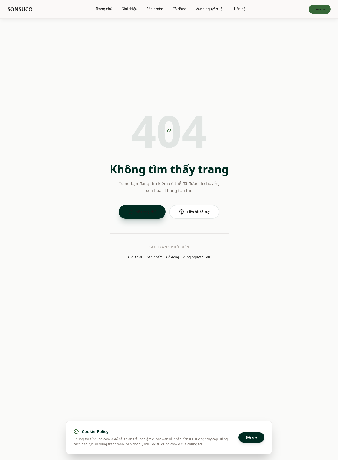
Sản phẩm (154, 8)
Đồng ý (251, 437)
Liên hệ (240, 8)
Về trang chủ (142, 212)
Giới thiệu (129, 8)
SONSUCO (19, 9)
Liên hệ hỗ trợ (194, 212)
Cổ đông (179, 8)
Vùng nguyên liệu (210, 8)
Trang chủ (104, 8)
